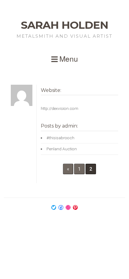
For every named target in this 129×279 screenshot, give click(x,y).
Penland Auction (61, 148)
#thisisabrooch (60, 137)
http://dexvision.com (59, 108)
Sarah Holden (64, 25)
